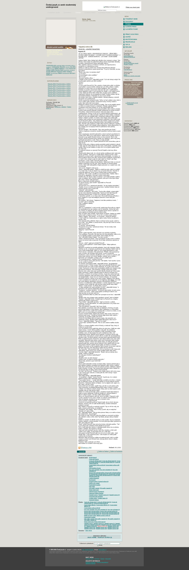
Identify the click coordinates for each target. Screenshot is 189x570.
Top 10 (127, 12)
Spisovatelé (127, 131)
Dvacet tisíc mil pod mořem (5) (104, 475)
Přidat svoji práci (132, 34)
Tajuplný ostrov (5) (95, 524)
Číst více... (139, 97)
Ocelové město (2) (103, 481)
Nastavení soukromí (90, 563)
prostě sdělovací (51, 71)
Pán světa (92, 486)
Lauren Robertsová (128, 55)
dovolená (67, 68)
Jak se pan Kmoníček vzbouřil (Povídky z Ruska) (131, 64)
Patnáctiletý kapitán (94, 485)
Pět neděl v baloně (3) (114, 519)
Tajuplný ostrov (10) (113, 526)
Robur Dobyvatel (94, 490)
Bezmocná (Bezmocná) (129, 57)
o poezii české (59, 65)
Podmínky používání (90, 562)
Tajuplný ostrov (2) (103, 495)
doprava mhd (72, 68)
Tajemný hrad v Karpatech (96, 491)
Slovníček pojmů (104, 12)
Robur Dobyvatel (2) (100, 521)
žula (73, 73)
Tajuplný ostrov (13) (112, 527)
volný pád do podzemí (54, 73)
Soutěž (117, 12)
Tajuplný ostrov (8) (91, 526)
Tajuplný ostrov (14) (89, 528)
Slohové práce (90, 12)
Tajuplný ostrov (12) (101, 527)
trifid (71, 73)
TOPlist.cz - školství (60, 107)
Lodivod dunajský (94, 478)
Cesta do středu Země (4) (107, 462)
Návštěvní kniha (131, 39)
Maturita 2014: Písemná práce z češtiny (59, 94)
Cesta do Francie (94, 459)
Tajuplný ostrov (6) (106, 524)
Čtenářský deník (54, 12)
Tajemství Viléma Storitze (96, 493)
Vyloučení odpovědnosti (102, 562)
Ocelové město (93, 481)
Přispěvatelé (130, 42)
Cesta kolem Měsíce (90, 505)
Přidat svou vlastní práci (133, 7)
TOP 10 (127, 44)
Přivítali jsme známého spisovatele (132, 76)
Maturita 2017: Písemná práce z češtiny (59, 88)
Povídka (140, 82)
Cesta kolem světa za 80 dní (97, 465)
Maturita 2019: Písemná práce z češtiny (59, 84)
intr (64, 68)
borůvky (72, 65)
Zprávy (125, 74)
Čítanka (78, 12)
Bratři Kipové (93, 457)
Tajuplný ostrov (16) (113, 528)
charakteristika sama (51, 65)
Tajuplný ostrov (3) (114, 495)
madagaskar (55, 67)
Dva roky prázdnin (94, 469)
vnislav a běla (50, 70)
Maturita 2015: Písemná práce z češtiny (59, 92)
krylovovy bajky (61, 71)
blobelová (63, 65)
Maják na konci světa (90, 515)
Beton (60, 73)
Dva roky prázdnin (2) (106, 469)
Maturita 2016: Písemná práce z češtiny (59, 90)
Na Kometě (92, 480)
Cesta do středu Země (95, 461)
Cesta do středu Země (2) (109, 461)
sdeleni (56, 68)
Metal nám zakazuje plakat (132, 84)
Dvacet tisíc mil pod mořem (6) (110, 514)
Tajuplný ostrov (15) (101, 528)
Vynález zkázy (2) (102, 498)
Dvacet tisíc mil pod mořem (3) (99, 474)
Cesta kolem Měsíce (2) (102, 505)
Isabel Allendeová (128, 69)
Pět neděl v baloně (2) (106, 488)
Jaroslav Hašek (127, 62)
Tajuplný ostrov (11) (89, 527)
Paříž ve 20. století (94, 483)
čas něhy (73, 67)
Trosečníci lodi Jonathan (96, 496)
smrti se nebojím (68, 65)
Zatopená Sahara (94, 500)
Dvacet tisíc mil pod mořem (97, 472)
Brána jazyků (52, 68)
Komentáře (82, 451)
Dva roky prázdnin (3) (114, 509)
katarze (61, 68)
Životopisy (67, 12)
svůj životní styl (72, 70)
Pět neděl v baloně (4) (90, 520)
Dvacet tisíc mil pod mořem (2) (108, 511)
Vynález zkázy (93, 498)
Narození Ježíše (66, 70)
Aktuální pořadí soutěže (56, 47)
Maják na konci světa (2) (103, 515)
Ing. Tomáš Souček (87, 549)
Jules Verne (88, 530)
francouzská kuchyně (65, 73)
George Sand (59, 70)
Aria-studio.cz (103, 549)
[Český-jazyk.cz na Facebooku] (135, 104)
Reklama (138, 12)
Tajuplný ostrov (93, 495)
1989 (47, 68)
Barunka (62, 67)
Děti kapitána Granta (95, 468)
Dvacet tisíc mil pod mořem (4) (110, 512)
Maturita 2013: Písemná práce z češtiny (59, 96)
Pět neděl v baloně (94, 488)
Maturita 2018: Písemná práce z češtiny (59, 86)
